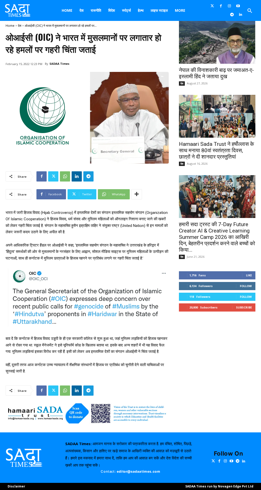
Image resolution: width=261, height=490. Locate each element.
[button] (250, 11)
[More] (136, 194)
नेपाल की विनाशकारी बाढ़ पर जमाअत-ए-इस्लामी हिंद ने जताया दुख (216, 73)
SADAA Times (59, 64)
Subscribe (244, 307)
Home (10, 25)
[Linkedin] (241, 15)
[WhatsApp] (65, 176)
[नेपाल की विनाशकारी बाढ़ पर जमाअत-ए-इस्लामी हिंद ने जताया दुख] (217, 42)
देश (19, 25)
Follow (246, 286)
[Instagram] (229, 6)
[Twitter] (212, 6)
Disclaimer (16, 486)
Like (249, 275)
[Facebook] (221, 6)
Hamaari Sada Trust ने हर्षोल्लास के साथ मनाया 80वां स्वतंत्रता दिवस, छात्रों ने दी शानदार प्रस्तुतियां (216, 150)
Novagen (225, 486)
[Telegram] (232, 15)
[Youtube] (238, 6)
